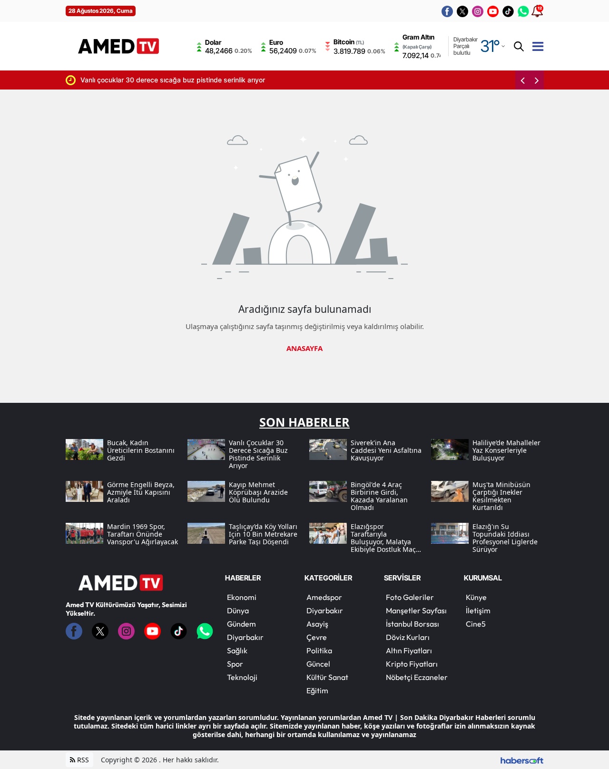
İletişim (478, 610)
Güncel (318, 664)
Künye (476, 597)
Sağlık (237, 650)
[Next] (537, 80)
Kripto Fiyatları (412, 664)
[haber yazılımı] (522, 760)
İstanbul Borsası (412, 624)
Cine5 (476, 624)
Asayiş (317, 624)
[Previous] (522, 80)
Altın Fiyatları (409, 650)
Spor (235, 664)
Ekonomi (241, 597)
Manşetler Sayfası (416, 610)
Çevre (316, 637)
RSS (82, 759)
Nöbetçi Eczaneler (417, 677)
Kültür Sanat (327, 677)
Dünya (238, 610)
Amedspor (324, 597)
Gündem (241, 624)
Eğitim (317, 690)
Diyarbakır (245, 637)
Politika (319, 650)
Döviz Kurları (408, 637)
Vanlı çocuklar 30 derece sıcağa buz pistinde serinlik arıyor (139, 80)
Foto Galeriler (410, 597)
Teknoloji (242, 677)
